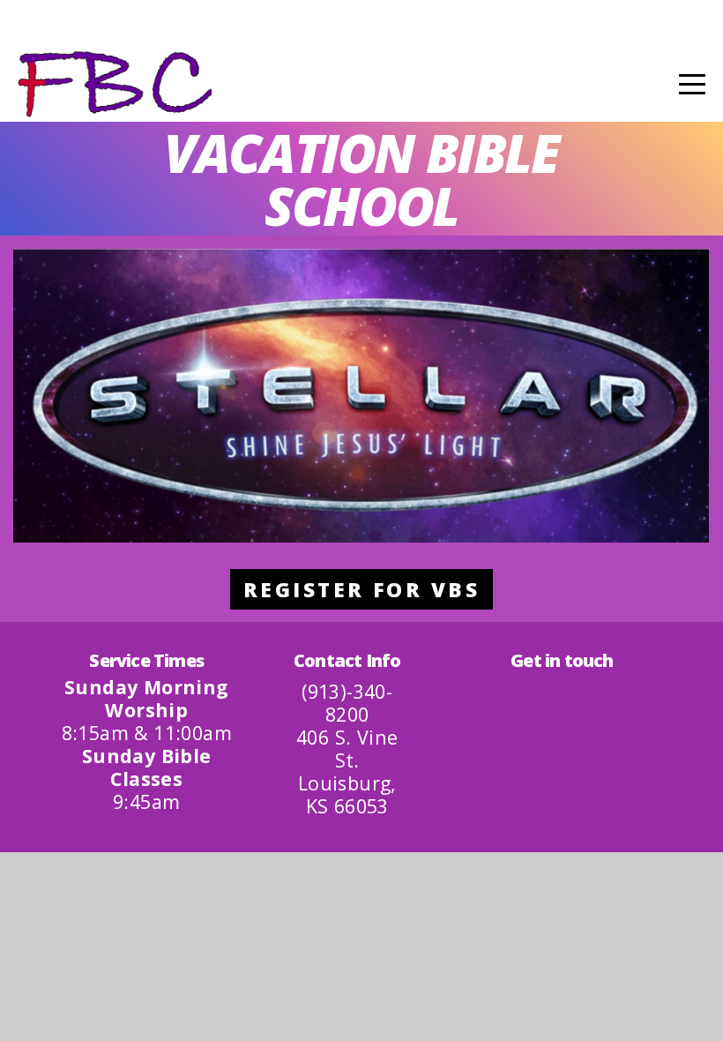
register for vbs (361, 589)
